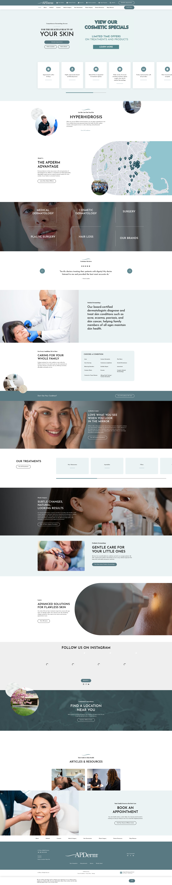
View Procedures (44, 226)
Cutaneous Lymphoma (106, 362)
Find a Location (92, 2)
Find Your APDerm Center (86, 719)
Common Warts (88, 370)
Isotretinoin (120, 366)
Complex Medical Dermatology (121, 371)
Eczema (102, 370)
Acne (85, 359)
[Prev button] (42, 271)
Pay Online (60, 3)
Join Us (82, 2)
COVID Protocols (86, 871)
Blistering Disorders (89, 366)
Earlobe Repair (104, 366)
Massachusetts (83, 863)
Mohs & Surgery (67, 7)
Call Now (129, 7)
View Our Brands (129, 250)
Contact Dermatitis (105, 359)
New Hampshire (73, 863)
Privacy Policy (88, 873)
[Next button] (129, 271)
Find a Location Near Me (44, 859)
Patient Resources (99, 7)
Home (39, 7)
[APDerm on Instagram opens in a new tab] (83, 684)
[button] (113, 3)
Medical (51, 7)
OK (132, 880)
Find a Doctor (63, 46)
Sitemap (93, 873)
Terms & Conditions (81, 873)
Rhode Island (99, 863)
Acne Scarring (87, 362)
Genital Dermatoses (122, 362)
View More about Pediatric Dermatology (104, 564)
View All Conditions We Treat (125, 395)
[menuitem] (83, 684)
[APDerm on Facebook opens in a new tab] (86, 684)
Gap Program (104, 2)
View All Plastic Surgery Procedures (49, 524)
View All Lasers (44, 620)
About (45, 7)
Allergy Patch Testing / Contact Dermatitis (106, 376)
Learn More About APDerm (47, 181)
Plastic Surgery (89, 7)
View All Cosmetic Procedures (97, 437)
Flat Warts (119, 359)
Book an (125, 808)
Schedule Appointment (126, 2)
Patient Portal (72, 2)
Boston (91, 863)
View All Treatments (23, 466)
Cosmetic (58, 7)
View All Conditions (85, 130)
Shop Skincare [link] (110, 7)
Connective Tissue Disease (90, 375)
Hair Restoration (78, 7)
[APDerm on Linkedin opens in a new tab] (88, 684)
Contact (39, 856)
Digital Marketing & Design (128, 873)
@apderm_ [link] (86, 680)
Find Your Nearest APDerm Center (125, 822)
